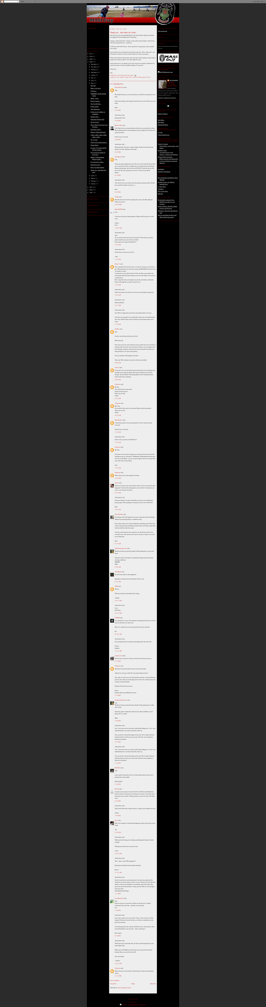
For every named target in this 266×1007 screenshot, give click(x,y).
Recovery (93, 85)
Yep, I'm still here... (96, 104)
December (94, 64)
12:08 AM (118, 228)
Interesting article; (96, 129)
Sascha (117, 483)
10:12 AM (118, 600)
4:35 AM (118, 305)
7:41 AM (118, 468)
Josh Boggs (118, 572)
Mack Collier (118, 125)
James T (117, 367)
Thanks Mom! (95, 145)
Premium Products (163, 125)
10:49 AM (118, 634)
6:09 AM (118, 379)
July (92, 78)
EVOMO (117, 618)
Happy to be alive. (96, 88)
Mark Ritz (118, 768)
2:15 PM (118, 661)
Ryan (116, 820)
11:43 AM (118, 651)
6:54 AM (118, 415)
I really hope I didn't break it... (99, 142)
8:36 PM (118, 120)
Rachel (117, 789)
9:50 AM (118, 567)
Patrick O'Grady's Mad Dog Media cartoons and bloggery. (167, 207)
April (92, 175)
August (93, 75)
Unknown (117, 384)
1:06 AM (118, 245)
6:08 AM (118, 363)
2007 (91, 187)
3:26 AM (118, 285)
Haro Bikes (161, 122)
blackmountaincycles (121, 548)
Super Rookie (119, 420)
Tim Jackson (173, 80)
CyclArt (160, 132)
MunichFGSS (118, 209)
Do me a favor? (95, 122)
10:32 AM (118, 613)
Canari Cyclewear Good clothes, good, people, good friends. (168, 146)
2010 (91, 56)
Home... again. (95, 98)
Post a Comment (114, 980)
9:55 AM (118, 581)
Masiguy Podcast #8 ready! (98, 132)
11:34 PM (118, 976)
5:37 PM (118, 742)
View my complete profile (167, 97)
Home (122, 77)
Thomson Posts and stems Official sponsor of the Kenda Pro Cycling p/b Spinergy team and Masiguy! (168, 160)
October (93, 70)
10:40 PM (118, 204)
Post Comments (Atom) (124, 988)
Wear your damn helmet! (97, 167)
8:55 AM (118, 493)
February (93, 181)
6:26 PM (118, 801)
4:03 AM (118, 295)
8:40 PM (118, 139)
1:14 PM (118, 893)
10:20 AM (118, 853)
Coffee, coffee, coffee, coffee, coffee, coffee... (99, 136)
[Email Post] (135, 75)
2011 (91, 54)
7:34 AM (118, 432)
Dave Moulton (119, 514)
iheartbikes (161, 169)
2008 (91, 62)
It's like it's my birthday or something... (98, 113)
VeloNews (161, 189)
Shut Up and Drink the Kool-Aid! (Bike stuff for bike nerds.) (167, 216)
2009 (91, 59)
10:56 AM (118, 963)
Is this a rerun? (95, 106)
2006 (91, 190)
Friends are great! (95, 165)
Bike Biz (160, 194)
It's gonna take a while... (97, 162)
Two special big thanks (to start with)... (98, 154)
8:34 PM (118, 110)
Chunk (117, 197)
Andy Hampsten (95, 109)
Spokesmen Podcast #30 (97, 119)
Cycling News (162, 187)
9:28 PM (118, 192)
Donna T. (117, 264)
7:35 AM (118, 442)
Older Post (153, 984)
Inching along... (95, 117)
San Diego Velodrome (164, 172)
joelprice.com (119, 656)
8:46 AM (118, 478)
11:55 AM (118, 872)
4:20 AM (118, 832)
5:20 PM (118, 721)
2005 (91, 192)
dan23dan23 (118, 157)
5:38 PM (118, 763)
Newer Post (113, 984)
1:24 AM (118, 259)
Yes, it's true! (94, 140)
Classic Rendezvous (163, 135)
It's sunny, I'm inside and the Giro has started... (98, 149)
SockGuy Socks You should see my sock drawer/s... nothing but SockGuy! (168, 152)
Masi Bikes (161, 120)
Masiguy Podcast (163, 114)
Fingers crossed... (95, 101)
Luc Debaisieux (119, 898)
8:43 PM (118, 152)
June (92, 80)
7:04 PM (118, 815)
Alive (117, 77)
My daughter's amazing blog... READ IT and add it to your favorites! (166, 202)
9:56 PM (118, 936)
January (93, 184)
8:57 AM (118, 544)
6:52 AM (118, 398)
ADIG (116, 586)
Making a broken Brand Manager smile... (97, 158)
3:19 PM (118, 695)
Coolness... (94, 91)
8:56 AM (118, 509)
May (92, 83)
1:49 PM (118, 910)
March (93, 178)
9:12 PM (118, 175)
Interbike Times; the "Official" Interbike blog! (166, 183)
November (94, 67)
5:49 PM (118, 784)
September (94, 72)
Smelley (117, 329)
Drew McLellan (119, 87)
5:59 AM (118, 324)
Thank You (128, 77)
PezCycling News (163, 191)
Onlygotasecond (162, 31)
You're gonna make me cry (141, 77)
